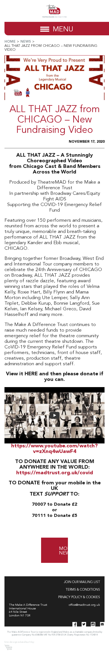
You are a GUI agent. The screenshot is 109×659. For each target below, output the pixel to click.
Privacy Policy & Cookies (79, 597)
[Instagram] (93, 624)
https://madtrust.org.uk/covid (54, 473)
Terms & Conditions (83, 589)
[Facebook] (74, 624)
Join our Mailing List (82, 582)
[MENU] (44, 28)
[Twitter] (84, 624)
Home (10, 41)
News (25, 41)
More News (61, 551)
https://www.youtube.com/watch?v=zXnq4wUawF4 (54, 448)
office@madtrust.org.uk (84, 605)
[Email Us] (102, 624)
